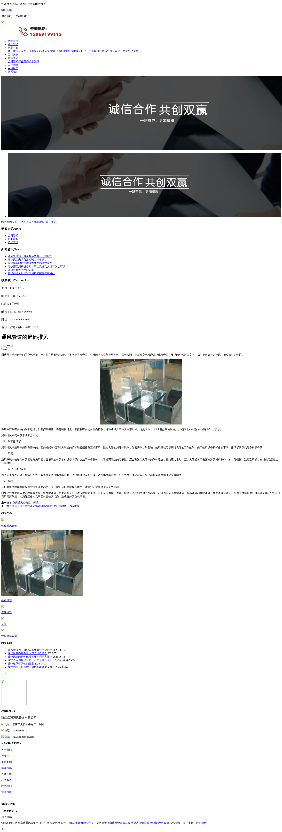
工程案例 (13, 54)
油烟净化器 (35, 51)
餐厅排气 (13, 51)
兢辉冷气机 (105, 51)
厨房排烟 (73, 51)
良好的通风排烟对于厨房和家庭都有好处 (31, 273)
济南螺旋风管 (155, 822)
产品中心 (13, 47)
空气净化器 (131, 51)
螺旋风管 (62, 51)
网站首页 (13, 41)
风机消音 (83, 51)
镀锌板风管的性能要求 (21, 270)
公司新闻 (13, 61)
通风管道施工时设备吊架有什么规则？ (30, 256)
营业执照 (6, 792)
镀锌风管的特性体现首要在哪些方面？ (30, 263)
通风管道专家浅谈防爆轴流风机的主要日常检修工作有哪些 (46, 506)
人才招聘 (13, 65)
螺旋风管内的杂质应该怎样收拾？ (27, 259)
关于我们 (13, 44)
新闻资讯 (13, 58)
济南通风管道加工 (117, 822)
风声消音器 (118, 51)
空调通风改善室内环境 (25, 502)
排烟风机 (94, 51)
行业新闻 (23, 61)
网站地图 (6, 10)
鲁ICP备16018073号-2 (81, 822)
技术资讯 (34, 61)
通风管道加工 (49, 51)
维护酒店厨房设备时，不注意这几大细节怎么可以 (36, 266)
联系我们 (13, 71)
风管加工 (23, 51)
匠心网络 (201, 822)
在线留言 (13, 68)
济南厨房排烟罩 (137, 822)
